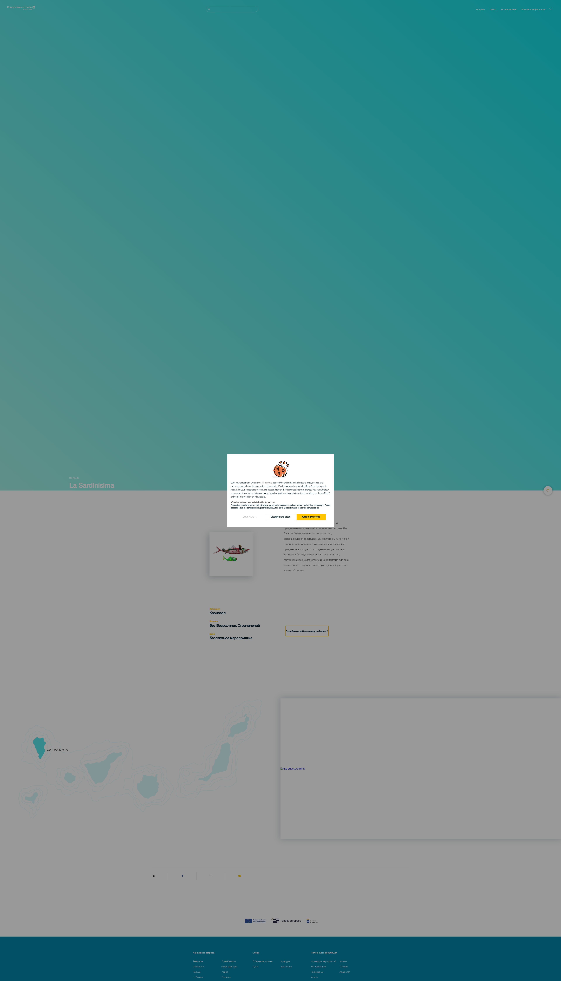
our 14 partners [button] (265, 483)
